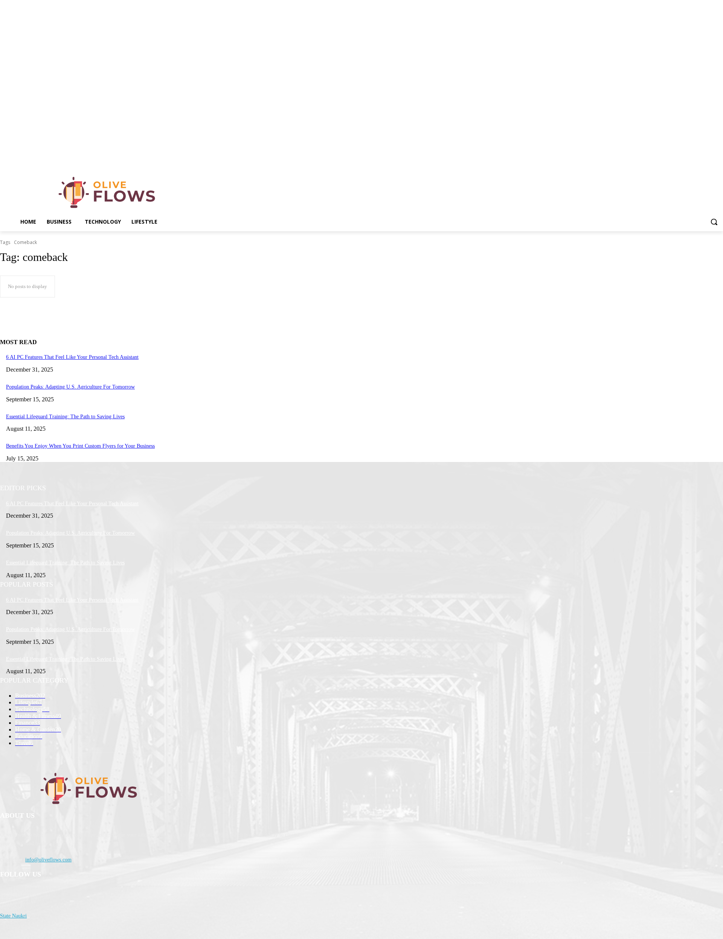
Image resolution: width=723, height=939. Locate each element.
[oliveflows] (108, 192)
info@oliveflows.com (48, 860)
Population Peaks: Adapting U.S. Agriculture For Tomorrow (70, 387)
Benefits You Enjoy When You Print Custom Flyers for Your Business (80, 446)
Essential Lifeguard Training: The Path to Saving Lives (65, 416)
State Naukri (13, 916)
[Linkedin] (718, 159)
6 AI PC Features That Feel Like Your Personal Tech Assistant (72, 357)
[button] (714, 222)
